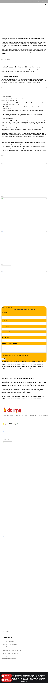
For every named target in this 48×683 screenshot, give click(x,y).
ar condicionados (14, 42)
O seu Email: (4, 320)
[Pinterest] (11, 1)
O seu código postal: (6, 332)
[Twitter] (4, 1)
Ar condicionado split (6, 96)
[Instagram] (7, 1)
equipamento (18, 99)
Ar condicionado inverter (7, 118)
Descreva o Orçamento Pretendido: (9, 343)
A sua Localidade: (6, 337)
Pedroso (16, 133)
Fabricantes (30, 1)
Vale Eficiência (37, 1)
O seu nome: (4, 315)
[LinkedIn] (5, 1)
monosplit (4, 45)
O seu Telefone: (5, 326)
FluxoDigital (24, 681)
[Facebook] (2, 1)
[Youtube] (9, 1)
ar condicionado (25, 67)
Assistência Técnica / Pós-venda (20, 1)
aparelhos (11, 79)
